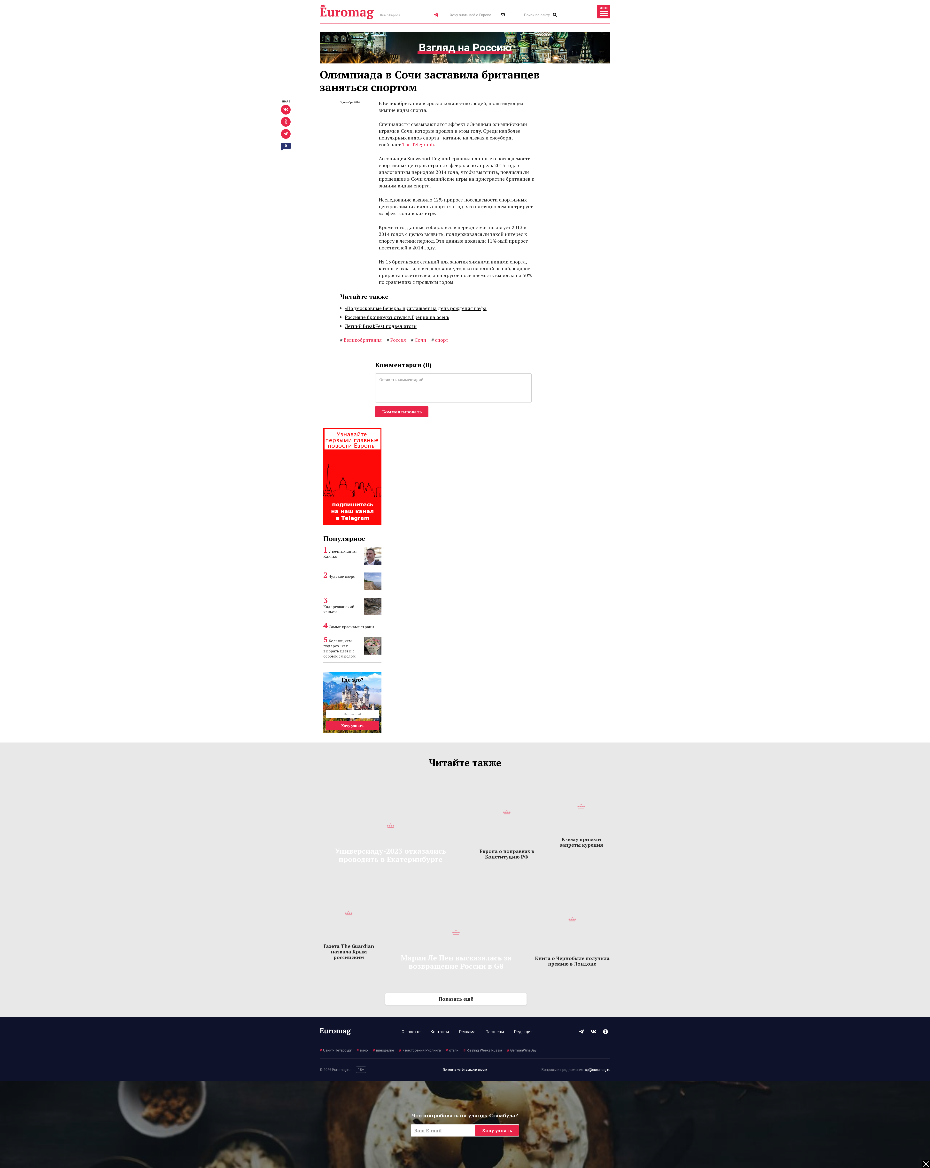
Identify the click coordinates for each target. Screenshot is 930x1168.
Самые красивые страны (351, 626)
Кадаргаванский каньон (338, 609)
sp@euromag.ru (597, 1069)
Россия (396, 340)
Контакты (440, 1031)
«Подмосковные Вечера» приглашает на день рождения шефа (416, 308)
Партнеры (495, 1031)
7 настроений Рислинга (420, 1050)
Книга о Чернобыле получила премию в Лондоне (572, 961)
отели (452, 1050)
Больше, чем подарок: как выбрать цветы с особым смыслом (339, 648)
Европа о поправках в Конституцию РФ (507, 854)
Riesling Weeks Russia (482, 1050)
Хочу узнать (352, 725)
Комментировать (402, 412)
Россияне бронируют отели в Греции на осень (397, 317)
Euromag (347, 11)
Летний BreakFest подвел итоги (381, 326)
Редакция (523, 1031)
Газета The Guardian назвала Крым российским (349, 951)
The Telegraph (418, 144)
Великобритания (361, 340)
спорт (439, 340)
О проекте (411, 1031)
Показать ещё (456, 999)
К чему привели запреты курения (581, 842)
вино (362, 1050)
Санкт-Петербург (336, 1050)
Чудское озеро (342, 576)
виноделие (383, 1050)
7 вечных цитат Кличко (340, 554)
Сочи (418, 340)
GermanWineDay (521, 1050)
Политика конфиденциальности (465, 1069)
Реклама (467, 1031)
